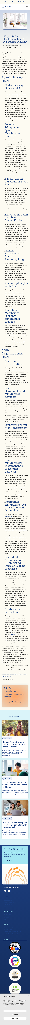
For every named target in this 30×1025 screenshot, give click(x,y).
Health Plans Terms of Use (12, 934)
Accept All (15, 1011)
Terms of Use (8, 929)
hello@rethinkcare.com (11, 887)
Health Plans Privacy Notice (12, 931)
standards (14, 634)
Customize (15, 1014)
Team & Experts (9, 902)
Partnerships (8, 900)
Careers (6, 907)
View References (8, 679)
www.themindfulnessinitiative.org (12, 674)
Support (6, 917)
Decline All (15, 1018)
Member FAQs (8, 914)
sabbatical (8, 516)
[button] (27, 6)
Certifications (8, 904)
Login (5, 919)
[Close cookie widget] (28, 996)
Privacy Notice (8, 927)
